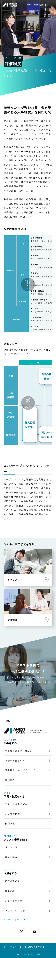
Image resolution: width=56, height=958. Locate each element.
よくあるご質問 (13, 901)
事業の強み (11, 857)
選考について (12, 881)
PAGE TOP (51, 713)
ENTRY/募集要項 (36, 5)
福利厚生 (10, 823)
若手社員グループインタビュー (22, 770)
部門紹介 (10, 780)
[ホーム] (9, 5)
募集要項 (10, 891)
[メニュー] (51, 4)
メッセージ (11, 847)
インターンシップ (15, 911)
